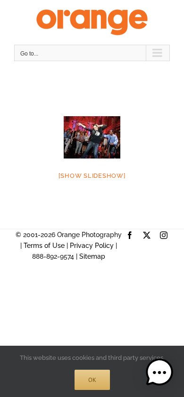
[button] (159, 372)
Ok (92, 380)
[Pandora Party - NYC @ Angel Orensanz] (92, 137)
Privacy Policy (92, 245)
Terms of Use (44, 245)
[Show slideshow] (92, 175)
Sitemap (92, 256)
